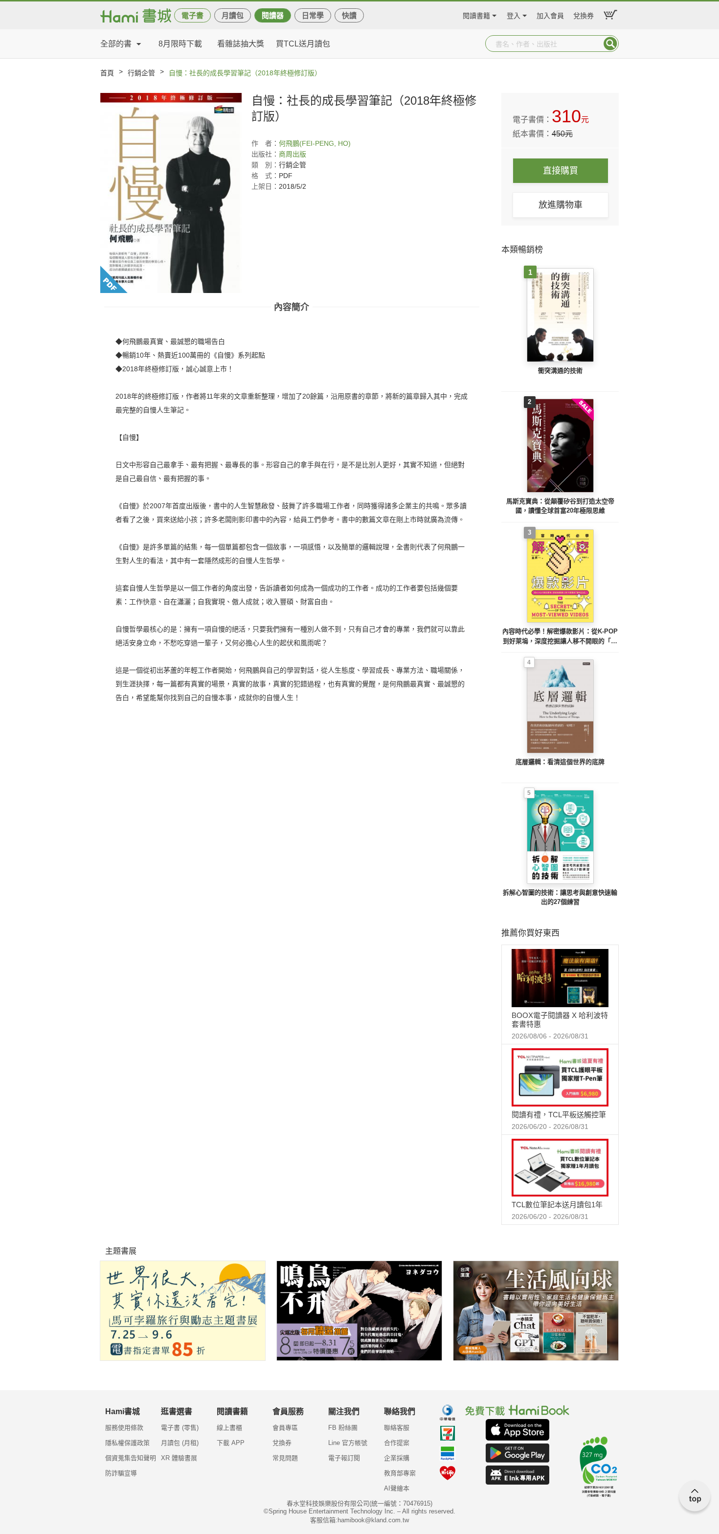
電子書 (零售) (180, 1427)
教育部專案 (400, 1473)
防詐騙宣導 (121, 1473)
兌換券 (583, 14)
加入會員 (550, 14)
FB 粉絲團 (343, 1427)
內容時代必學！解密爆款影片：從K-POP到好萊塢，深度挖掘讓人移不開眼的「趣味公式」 (560, 637)
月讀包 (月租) (180, 1442)
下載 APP (231, 1442)
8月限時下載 (180, 44)
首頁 (107, 73)
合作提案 (396, 1442)
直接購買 (560, 171)
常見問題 (285, 1458)
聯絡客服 (396, 1427)
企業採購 (396, 1458)
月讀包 (233, 15)
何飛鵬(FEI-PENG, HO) (315, 143)
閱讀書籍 (476, 14)
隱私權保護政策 (127, 1442)
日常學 (313, 15)
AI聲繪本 (396, 1488)
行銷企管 (141, 73)
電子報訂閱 (344, 1458)
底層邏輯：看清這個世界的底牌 (560, 762)
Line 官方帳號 (347, 1442)
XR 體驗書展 (179, 1458)
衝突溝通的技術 (560, 370)
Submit (610, 43)
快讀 (349, 15)
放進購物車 (561, 205)
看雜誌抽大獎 (240, 44)
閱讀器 (273, 15)
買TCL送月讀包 (303, 44)
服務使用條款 (124, 1427)
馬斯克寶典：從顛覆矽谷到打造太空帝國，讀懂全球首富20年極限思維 (560, 506)
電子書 (192, 15)
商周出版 (292, 154)
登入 (513, 14)
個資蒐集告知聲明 (130, 1458)
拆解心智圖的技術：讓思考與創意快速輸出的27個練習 (560, 897)
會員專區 (285, 1427)
